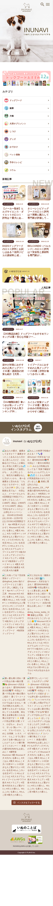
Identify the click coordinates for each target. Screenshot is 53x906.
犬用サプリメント (18, 123)
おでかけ (14, 147)
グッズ (13, 139)
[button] (42, 4)
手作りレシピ (16, 162)
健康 (12, 108)
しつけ (13, 131)
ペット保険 (15, 154)
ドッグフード (16, 100)
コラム (13, 170)
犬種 (12, 116)
